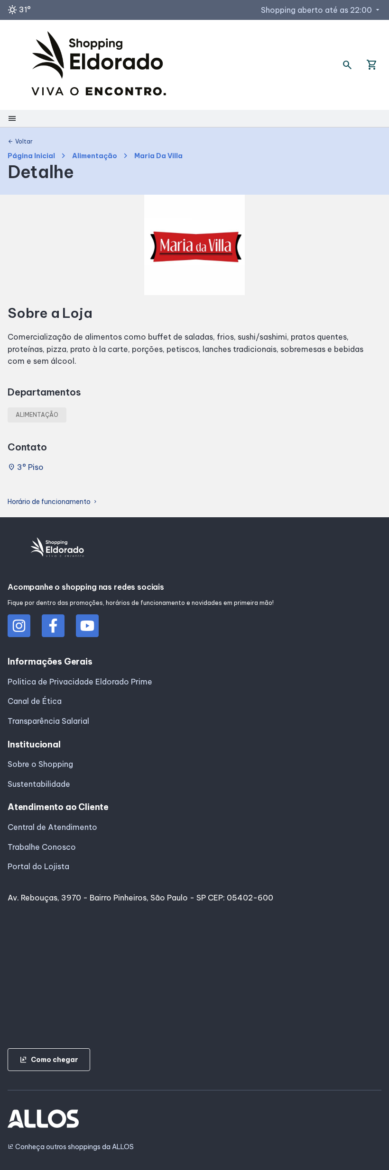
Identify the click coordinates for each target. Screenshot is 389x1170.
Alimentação (94, 156)
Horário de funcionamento (53, 502)
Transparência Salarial (48, 721)
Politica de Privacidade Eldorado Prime (80, 681)
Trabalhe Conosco (42, 847)
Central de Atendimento (52, 827)
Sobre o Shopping (40, 764)
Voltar (20, 141)
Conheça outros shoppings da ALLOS (71, 1147)
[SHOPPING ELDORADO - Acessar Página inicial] (99, 65)
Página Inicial (31, 156)
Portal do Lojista (38, 866)
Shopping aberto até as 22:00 (321, 10)
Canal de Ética (35, 701)
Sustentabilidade (39, 784)
